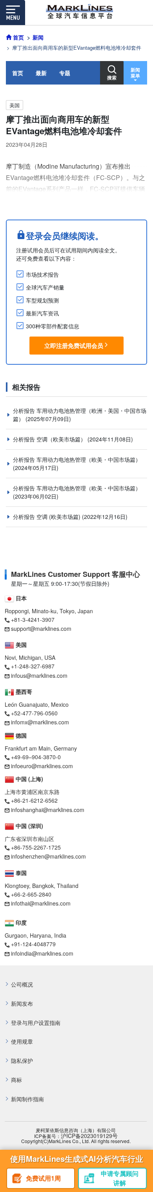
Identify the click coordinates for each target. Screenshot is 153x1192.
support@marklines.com (41, 628)
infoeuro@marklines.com (42, 766)
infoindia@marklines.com (42, 953)
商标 (16, 1080)
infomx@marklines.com (40, 722)
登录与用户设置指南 (35, 1022)
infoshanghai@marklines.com (47, 810)
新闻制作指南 (27, 1099)
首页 (17, 73)
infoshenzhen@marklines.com (48, 856)
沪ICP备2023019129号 (89, 1136)
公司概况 (22, 984)
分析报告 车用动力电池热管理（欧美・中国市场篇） (77, 459)
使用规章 (22, 1041)
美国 (14, 105)
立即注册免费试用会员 (73, 345)
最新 (41, 73)
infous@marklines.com (39, 675)
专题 (64, 73)
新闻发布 (22, 1003)
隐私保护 (22, 1060)
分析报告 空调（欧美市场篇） (50, 439)
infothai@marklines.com (41, 903)
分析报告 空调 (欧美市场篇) (47, 516)
